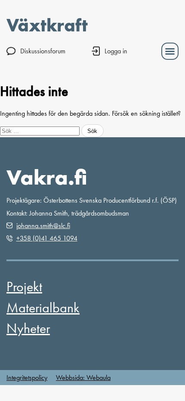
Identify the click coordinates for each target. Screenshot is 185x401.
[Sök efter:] (40, 130)
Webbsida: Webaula (83, 377)
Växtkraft (47, 25)
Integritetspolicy (26, 377)
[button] (170, 51)
